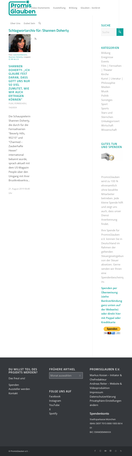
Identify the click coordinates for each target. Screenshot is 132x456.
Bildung (105, 52)
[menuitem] (19, 8)
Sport (104, 104)
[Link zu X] (25, 38)
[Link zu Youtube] (20, 38)
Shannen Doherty (16, 57)
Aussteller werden (19, 389)
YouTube (54, 405)
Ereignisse (107, 57)
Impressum (96, 392)
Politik (105, 95)
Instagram (55, 400)
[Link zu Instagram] (14, 38)
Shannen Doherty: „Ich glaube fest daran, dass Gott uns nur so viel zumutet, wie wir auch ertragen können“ (19, 83)
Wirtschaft (107, 125)
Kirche (105, 74)
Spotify (53, 413)
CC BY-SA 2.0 (14, 59)
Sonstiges (106, 100)
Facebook (54, 396)
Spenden (14, 384)
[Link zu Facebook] (9, 38)
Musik (104, 91)
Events (105, 61)
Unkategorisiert (110, 121)
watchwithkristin (20, 54)
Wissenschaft (109, 129)
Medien (105, 87)
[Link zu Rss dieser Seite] (35, 38)
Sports (105, 108)
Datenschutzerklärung (103, 396)
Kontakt (13, 393)
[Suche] (39, 23)
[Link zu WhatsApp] (30, 38)
